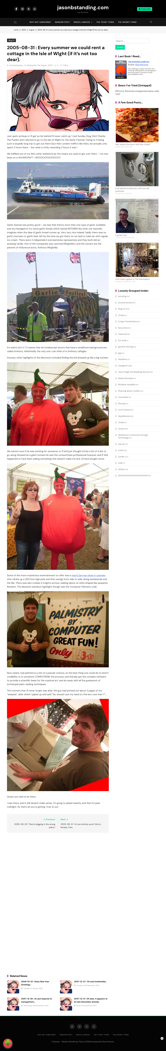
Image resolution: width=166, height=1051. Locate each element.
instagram (123, 365)
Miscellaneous (82, 22)
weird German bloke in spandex (89, 575)
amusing (122, 296)
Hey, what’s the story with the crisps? (132, 144)
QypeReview (124, 416)
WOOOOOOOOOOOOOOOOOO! (133, 475)
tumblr (121, 456)
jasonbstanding (16, 65)
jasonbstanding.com (83, 7)
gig (119, 353)
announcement (125, 302)
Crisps (121, 315)
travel (121, 450)
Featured (122, 334)
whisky (121, 469)
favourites (123, 327)
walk (120, 463)
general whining (125, 346)
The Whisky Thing (127, 22)
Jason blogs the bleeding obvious (134, 372)
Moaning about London (129, 391)
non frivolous (124, 409)
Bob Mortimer (141, 64)
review (121, 428)
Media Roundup (125, 378)
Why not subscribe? (40, 22)
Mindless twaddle (126, 384)
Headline (122, 359)
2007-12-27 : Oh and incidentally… (90, 981)
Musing (121, 403)
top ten (121, 444)
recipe (121, 422)
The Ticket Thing (105, 22)
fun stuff (122, 340)
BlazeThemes (108, 1041)
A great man (121, 235)
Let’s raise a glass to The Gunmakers (132, 279)
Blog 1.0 (11, 40)
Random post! (62, 22)
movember (123, 397)
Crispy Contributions (128, 321)
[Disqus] (58, 868)
